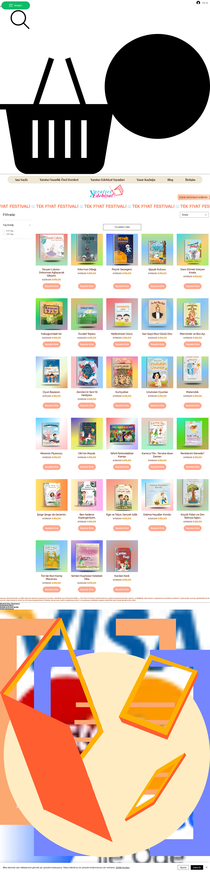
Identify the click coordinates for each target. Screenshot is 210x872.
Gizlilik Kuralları (123, 867)
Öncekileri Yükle (122, 227)
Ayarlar (183, 867)
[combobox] (194, 215)
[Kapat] (206, 867)
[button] (105, 104)
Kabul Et (197, 867)
